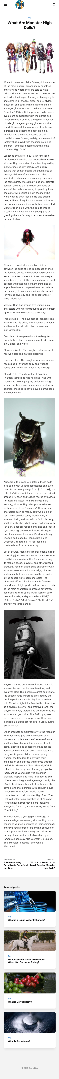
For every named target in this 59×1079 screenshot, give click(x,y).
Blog (30, 18)
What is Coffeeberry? (20, 1001)
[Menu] (5, 4)
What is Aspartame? (19, 1041)
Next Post (42, 864)
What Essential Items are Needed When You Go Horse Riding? (26, 961)
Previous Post (16, 864)
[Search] (54, 5)
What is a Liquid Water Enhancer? (26, 920)
